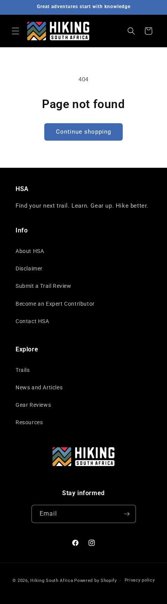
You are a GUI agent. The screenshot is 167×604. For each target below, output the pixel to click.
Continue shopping (83, 131)
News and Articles (39, 387)
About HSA (30, 251)
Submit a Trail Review (43, 286)
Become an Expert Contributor (55, 304)
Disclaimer (29, 268)
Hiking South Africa (51, 580)
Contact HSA (32, 321)
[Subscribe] (127, 514)
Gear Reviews (33, 405)
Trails (23, 370)
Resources (29, 422)
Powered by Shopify (95, 580)
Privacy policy (140, 580)
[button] (15, 31)
